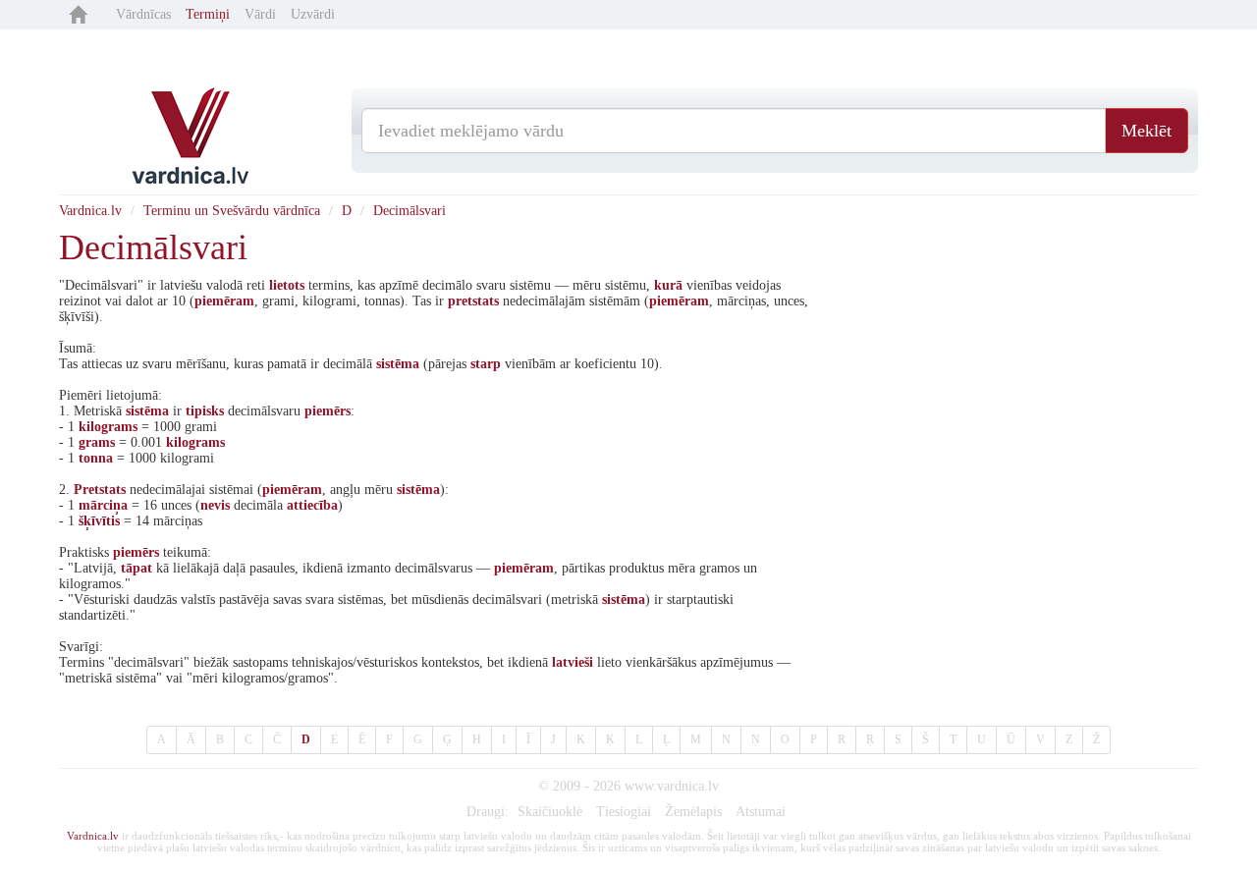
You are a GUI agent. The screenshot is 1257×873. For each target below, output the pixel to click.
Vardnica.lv (90, 210)
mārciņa (103, 505)
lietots (286, 285)
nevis (215, 505)
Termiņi (208, 14)
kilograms (108, 426)
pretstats (473, 301)
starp (485, 363)
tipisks (205, 411)
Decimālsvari (409, 210)
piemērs (327, 411)
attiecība (312, 505)
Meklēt (1146, 130)
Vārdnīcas (143, 14)
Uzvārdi (313, 14)
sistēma (397, 363)
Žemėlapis (693, 811)
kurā (668, 285)
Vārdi (260, 14)
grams (97, 442)
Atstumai (761, 811)
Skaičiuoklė (550, 811)
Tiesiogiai (623, 811)
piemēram (224, 301)
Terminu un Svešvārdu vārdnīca (231, 210)
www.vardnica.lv (672, 786)
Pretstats (100, 489)
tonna (96, 458)
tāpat (136, 568)
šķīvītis (99, 521)
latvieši (572, 662)
